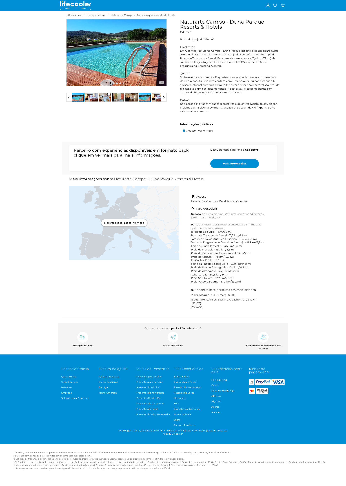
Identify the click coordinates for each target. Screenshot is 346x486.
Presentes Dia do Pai (148, 387)
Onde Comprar (69, 382)
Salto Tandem (181, 376)
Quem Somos (69, 376)
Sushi (177, 419)
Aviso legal (125, 430)
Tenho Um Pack (108, 392)
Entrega (103, 387)
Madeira (215, 412)
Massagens (180, 398)
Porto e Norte (219, 379)
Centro (215, 385)
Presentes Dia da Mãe (148, 398)
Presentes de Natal (147, 409)
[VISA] (277, 384)
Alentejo (216, 396)
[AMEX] (262, 393)
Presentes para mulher (149, 376)
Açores (215, 406)
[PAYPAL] (263, 384)
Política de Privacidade (178, 430)
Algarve (215, 401)
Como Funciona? (108, 382)
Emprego (66, 392)
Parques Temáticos (184, 425)
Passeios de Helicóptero (187, 387)
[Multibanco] (251, 384)
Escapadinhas (96, 15)
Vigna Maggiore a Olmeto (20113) (214, 295)
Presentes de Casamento (150, 403)
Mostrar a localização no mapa (124, 222)
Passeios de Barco (184, 392)
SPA (176, 403)
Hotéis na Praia (182, 414)
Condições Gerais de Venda (148, 430)
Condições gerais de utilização (211, 430)
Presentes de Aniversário (150, 392)
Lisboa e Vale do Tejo (222, 390)
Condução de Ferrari (185, 382)
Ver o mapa (205, 130)
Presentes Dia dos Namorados (153, 414)
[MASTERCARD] (252, 393)
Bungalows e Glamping (187, 409)
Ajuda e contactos (109, 376)
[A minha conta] (268, 5)
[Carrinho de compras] (283, 5)
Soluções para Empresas (75, 398)
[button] (71, 50)
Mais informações (235, 163)
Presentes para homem (149, 382)
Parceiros (66, 387)
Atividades (74, 15)
